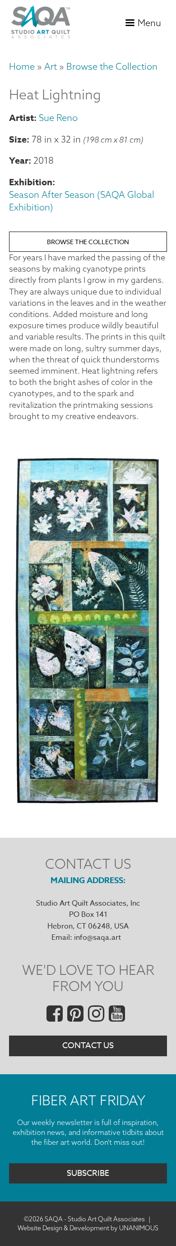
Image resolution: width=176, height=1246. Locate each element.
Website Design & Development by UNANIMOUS (88, 1228)
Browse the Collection (111, 66)
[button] (88, 803)
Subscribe (88, 1173)
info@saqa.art (97, 937)
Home (22, 66)
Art (50, 66)
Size (18, 139)
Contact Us (88, 1046)
